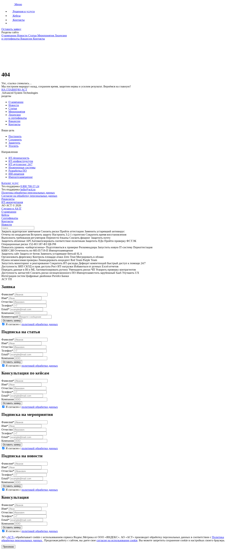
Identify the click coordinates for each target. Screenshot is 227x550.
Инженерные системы (22, 167)
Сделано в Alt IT (11, 208)
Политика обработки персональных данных (28, 192)
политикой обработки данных (39, 324)
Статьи (13, 108)
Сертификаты (9, 218)
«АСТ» (10, 537)
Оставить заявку (11, 29)
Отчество (7, 301)
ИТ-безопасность (19, 157)
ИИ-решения (16, 173)
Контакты (14, 124)
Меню (18, 4)
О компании (16, 102)
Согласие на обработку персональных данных (29, 195)
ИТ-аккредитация (12, 202)
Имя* (4, 298)
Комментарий (9, 316)
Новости (14, 105)
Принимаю (8, 546)
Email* (5, 309)
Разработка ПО (18, 170)
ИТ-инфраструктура (21, 161)
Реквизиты (8, 198)
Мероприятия (17, 111)
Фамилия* (7, 294)
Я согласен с (32, 324)
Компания (7, 312)
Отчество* (7, 470)
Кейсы (5, 214)
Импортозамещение (21, 177)
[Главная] (8, 4)
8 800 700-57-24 (29, 186)
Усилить (13, 145)
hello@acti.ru (27, 189)
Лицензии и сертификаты (18, 116)
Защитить (14, 142)
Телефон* (7, 305)
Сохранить (15, 139)
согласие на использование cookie (116, 540)
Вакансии (14, 121)
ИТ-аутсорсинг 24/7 (20, 164)
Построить (15, 136)
